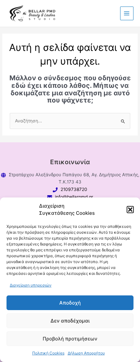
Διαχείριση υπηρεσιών (30, 285)
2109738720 (74, 189)
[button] (130, 209)
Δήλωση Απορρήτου (86, 353)
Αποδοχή (70, 303)
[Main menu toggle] (126, 13)
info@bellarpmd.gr (74, 196)
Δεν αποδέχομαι (70, 321)
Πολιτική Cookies (48, 353)
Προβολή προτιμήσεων (70, 339)
